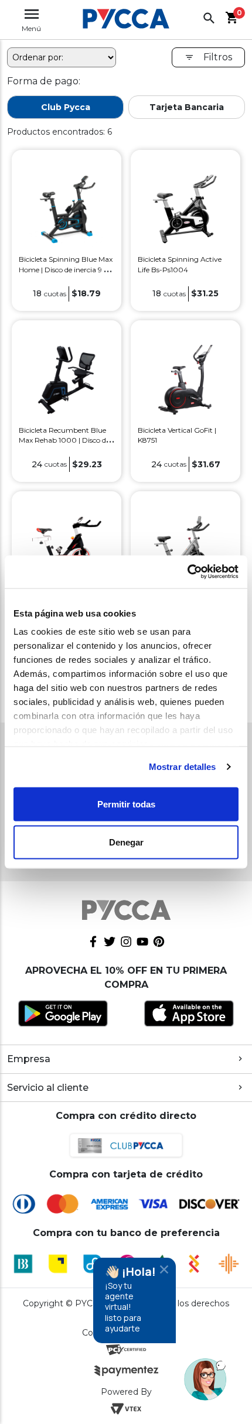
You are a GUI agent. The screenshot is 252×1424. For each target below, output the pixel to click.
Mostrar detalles (182, 767)
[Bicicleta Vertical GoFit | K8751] (185, 379)
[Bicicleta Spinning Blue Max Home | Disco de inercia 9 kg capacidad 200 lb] (66, 208)
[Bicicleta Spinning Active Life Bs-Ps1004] (185, 208)
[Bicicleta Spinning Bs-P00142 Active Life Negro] (66, 549)
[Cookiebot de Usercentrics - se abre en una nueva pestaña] (187, 572)
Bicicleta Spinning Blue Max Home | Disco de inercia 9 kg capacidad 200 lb (66, 269)
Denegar (126, 842)
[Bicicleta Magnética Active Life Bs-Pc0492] (185, 549)
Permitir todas (126, 804)
